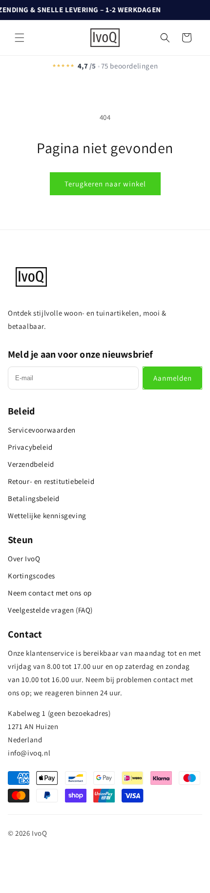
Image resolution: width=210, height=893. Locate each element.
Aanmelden (172, 378)
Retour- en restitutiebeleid (51, 481)
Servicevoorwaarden (42, 430)
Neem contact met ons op (50, 592)
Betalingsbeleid (34, 498)
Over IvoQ (24, 558)
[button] (19, 37)
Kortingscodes (31, 575)
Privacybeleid (30, 447)
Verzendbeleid (31, 464)
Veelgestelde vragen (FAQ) (50, 610)
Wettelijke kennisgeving (47, 515)
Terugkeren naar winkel (105, 183)
